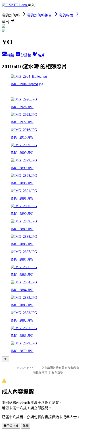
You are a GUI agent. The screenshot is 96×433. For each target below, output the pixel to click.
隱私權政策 (40, 372)
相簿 (11, 55)
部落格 (26, 55)
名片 (41, 55)
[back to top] (5, 359)
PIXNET (32, 368)
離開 (26, 426)
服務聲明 (57, 372)
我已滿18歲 (11, 426)
